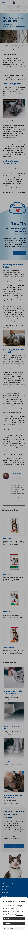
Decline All (7, 923)
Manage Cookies (8, 928)
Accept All (6, 918)
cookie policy (19, 914)
